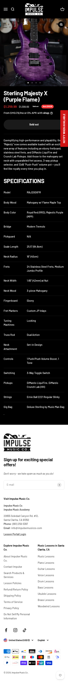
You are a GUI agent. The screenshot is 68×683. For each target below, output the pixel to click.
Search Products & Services (14, 575)
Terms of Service (13, 601)
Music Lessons (46, 556)
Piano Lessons (46, 562)
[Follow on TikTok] (24, 630)
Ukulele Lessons (47, 593)
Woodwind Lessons (49, 606)
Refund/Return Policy (16, 589)
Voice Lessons (46, 575)
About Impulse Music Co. (15, 558)
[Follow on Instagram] (15, 630)
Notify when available (64, 128)
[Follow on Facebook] (6, 630)
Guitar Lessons (46, 568)
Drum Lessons (46, 581)
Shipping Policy (12, 595)
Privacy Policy (11, 608)
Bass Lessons (45, 587)
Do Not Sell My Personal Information (17, 616)
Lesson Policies (12, 583)
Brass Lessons (46, 599)
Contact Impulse (13, 566)
